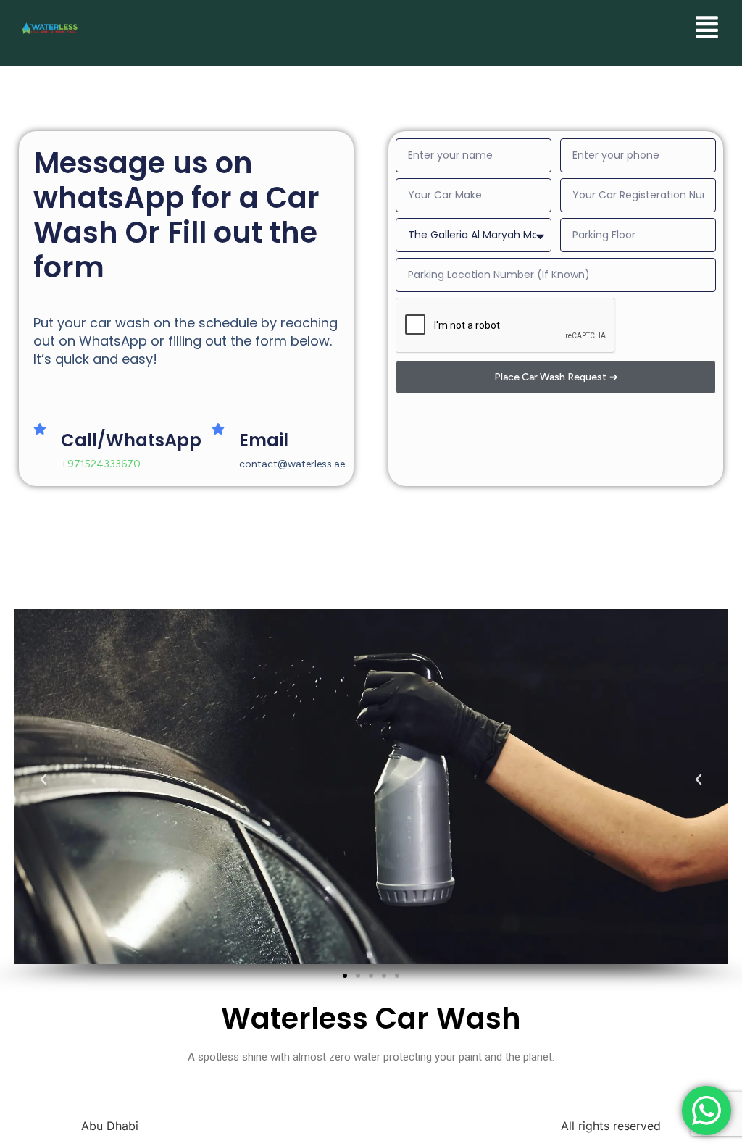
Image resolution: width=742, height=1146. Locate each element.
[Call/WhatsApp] (39, 428)
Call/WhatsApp (131, 440)
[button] (50, 786)
